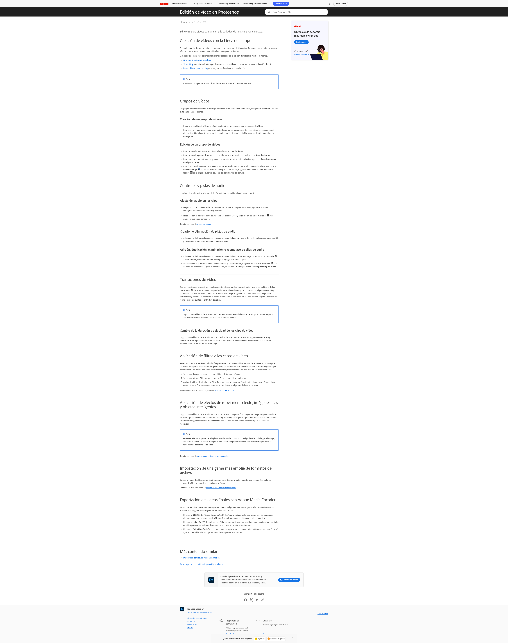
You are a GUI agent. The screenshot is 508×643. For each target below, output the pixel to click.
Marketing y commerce (228, 4)
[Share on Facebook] (245, 601)
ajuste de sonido (204, 224)
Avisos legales (186, 564)
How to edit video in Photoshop (197, 60)
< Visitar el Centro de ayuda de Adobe (199, 612)
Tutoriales (190, 628)
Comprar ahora (281, 4)
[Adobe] (164, 3)
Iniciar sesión (341, 4)
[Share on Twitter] (251, 601)
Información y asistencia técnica (197, 618)
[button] (330, 4)
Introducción (191, 621)
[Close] (292, 638)
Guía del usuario (192, 624)
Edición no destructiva (224, 390)
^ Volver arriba (323, 614)
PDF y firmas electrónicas (203, 4)
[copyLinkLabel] (262, 601)
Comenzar (266, 634)
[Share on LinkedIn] (256, 601)
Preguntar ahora (231, 634)
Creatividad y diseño (179, 4)
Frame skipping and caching (195, 68)
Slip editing (188, 64)
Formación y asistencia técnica (255, 4)
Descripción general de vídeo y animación (201, 558)
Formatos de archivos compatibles (221, 487)
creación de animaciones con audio (212, 456)
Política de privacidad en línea (209, 564)
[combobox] (296, 12)
